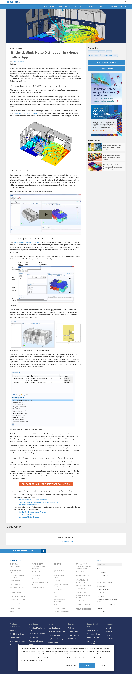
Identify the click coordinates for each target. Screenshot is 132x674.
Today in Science (83, 609)
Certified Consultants (104, 593)
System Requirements (17, 641)
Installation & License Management (61, 585)
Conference (100, 608)
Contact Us (110, 639)
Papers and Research (36, 641)
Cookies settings (70, 665)
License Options (15, 638)
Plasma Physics (15, 608)
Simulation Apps (94, 55)
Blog (101, 6)
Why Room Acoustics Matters (29, 504)
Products (49, 6)
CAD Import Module (103, 589)
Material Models (81, 592)
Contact (101, 2)
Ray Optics (13, 611)
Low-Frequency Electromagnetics (15, 604)
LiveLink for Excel (81, 572)
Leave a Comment (106, 69)
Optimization (58, 605)
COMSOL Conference (75, 639)
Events (90, 6)
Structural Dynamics (82, 601)
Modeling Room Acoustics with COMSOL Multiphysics (38, 502)
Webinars (71, 628)
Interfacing (81, 564)
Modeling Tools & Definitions (59, 600)
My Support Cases (93, 634)
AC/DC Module (102, 572)
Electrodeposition (16, 584)
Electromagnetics (18, 597)
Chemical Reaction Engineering (16, 571)
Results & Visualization (61, 611)
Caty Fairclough (18, 61)
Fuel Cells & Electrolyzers (18, 587)
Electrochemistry (15, 580)
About (108, 628)
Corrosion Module (102, 612)
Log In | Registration (66, 541)
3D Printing (100, 569)
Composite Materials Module (106, 605)
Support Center (92, 630)
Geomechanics (80, 589)
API (55, 566)
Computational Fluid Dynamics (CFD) (38, 567)
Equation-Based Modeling (59, 576)
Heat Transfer (36, 572)
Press (108, 635)
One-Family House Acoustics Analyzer (27, 242)
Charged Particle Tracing (18, 599)
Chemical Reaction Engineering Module (107, 600)
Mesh (55, 596)
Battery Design (15, 566)
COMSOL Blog (16, 48)
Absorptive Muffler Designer (29, 517)
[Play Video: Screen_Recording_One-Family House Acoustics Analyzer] (45, 214)
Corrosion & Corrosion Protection (17, 576)
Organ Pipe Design (25, 514)
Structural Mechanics (83, 604)
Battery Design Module (104, 582)
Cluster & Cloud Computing (59, 571)
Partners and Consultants (91, 642)
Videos (78, 6)
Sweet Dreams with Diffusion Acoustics (33, 499)
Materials (57, 593)
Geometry (57, 580)
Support (92, 2)
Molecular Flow (36, 579)
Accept (87, 665)
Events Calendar (73, 635)
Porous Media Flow (38, 587)
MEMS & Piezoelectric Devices (83, 596)
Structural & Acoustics (109, 55)
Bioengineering (102, 586)
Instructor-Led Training (56, 631)
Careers (109, 631)
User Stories (33, 637)
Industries (64, 6)
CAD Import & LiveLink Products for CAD (83, 567)
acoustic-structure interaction (26, 113)
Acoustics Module (102, 576)
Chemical (14, 564)
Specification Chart (17, 634)
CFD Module (101, 596)
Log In (119, 2)
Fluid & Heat (37, 564)
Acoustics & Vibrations (96, 52)
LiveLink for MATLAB (82, 575)
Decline (103, 665)
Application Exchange (56, 639)
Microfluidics (36, 575)
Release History (15, 645)
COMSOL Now (16, 592)
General (109, 52)
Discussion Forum (54, 635)
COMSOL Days (73, 631)
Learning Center (117, 6)
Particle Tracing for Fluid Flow (40, 583)
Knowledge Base (93, 638)
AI (97, 579)
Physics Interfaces (60, 608)
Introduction (58, 589)
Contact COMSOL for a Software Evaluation (46, 484)
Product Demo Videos (37, 634)
